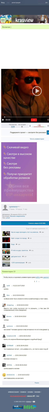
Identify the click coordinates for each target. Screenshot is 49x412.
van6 (8, 286)
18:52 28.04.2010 (25, 336)
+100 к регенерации (18, 262)
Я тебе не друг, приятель (19, 250)
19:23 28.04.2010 (22, 326)
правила (23, 392)
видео (13, 209)
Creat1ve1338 (11, 336)
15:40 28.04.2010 (23, 375)
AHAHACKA (11, 375)
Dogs (13, 244)
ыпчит (8, 218)
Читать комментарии (37, 139)
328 (13, 126)
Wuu (8, 295)
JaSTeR (9, 355)
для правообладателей (18, 396)
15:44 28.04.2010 (21, 365)
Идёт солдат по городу (19, 238)
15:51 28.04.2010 (21, 355)
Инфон (28, 401)
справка (30, 392)
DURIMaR (10, 345)
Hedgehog (10, 305)
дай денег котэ (16, 256)
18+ (46, 2)
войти (38, 277)
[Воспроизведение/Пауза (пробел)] (3, 119)
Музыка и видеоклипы (17, 216)
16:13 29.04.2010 (18, 295)
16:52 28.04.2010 (22, 345)
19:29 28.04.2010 (20, 316)
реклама (37, 392)
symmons (13, 207)
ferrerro (9, 316)
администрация (13, 392)
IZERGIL (9, 365)
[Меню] (3, 20)
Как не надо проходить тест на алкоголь (24, 232)
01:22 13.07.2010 (19, 286)
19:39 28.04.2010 (22, 305)
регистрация (16, 2)
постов (20, 209)
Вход (3, 2)
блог (37, 396)
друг (26, 209)
